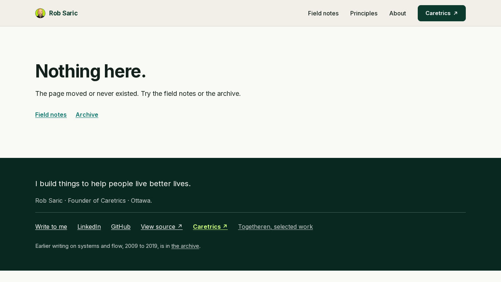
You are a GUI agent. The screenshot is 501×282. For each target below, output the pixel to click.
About (397, 13)
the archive (185, 245)
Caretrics (438, 13)
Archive (87, 114)
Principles (363, 13)
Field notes (323, 13)
